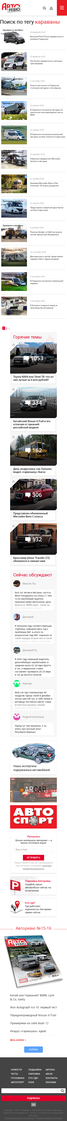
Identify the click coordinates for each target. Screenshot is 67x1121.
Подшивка (34, 1069)
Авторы (50, 1069)
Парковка (34, 1073)
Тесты (14, 1073)
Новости (16, 1069)
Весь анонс (17, 1040)
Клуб (31, 1082)
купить (33, 1049)
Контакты (51, 1077)
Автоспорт (17, 1082)
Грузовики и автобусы (13, 30)
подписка (33, 1098)
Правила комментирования (49, 1118)
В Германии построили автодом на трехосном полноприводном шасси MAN (46, 112)
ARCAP (49, 1073)
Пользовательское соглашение (20, 1118)
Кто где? (33, 1077)
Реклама (51, 1082)
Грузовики (17, 1077)
